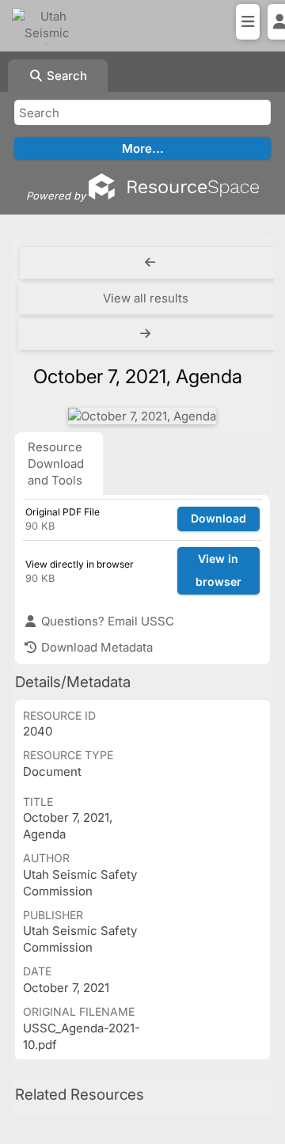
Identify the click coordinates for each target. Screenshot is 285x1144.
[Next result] (147, 334)
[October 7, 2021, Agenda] (142, 416)
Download (218, 518)
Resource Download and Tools (56, 463)
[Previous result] (150, 263)
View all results (145, 298)
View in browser (218, 570)
